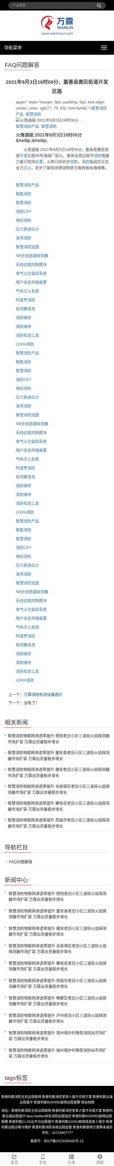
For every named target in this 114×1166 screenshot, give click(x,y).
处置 (39, 161)
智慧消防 (33, 114)
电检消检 (23, 220)
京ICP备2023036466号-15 (64, 1141)
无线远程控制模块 (31, 264)
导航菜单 (13, 47)
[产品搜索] (99, 3)
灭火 (27, 168)
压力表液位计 (27, 229)
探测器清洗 (25, 308)
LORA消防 (25, 344)
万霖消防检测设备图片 (43, 694)
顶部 (100, 1162)
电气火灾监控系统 (31, 273)
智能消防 (23, 194)
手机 (43, 1162)
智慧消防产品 (27, 126)
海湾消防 (23, 238)
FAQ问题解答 (20, 862)
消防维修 (23, 317)
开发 (23, 155)
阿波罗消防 (25, 300)
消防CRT (24, 211)
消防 (98, 155)
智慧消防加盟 (27, 247)
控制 (74, 161)
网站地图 (87, 1102)
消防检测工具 (27, 335)
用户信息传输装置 (31, 282)
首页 (14, 1162)
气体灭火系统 (27, 291)
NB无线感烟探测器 (32, 255)
